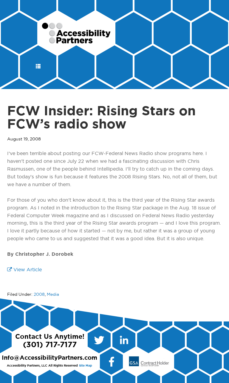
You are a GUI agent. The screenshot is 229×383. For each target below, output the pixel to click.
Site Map (85, 365)
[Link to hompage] (76, 41)
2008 (39, 294)
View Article (27, 269)
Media (53, 294)
